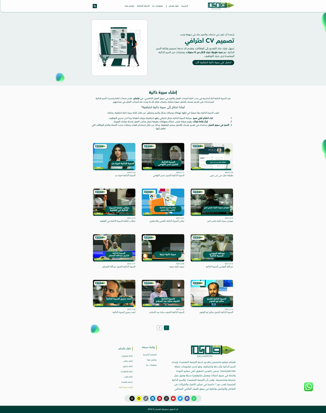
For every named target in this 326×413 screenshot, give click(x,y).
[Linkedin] (152, 398)
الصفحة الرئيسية (150, 354)
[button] (95, 6)
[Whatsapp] (193, 398)
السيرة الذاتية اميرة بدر (125, 175)
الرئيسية (184, 6)
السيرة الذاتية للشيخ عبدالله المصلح (118, 266)
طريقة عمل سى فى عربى (221, 175)
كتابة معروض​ (127, 355)
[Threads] (132, 398)
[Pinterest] (159, 398)
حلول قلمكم (174, 6)
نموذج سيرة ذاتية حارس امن (220, 221)
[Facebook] (187, 398)
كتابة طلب (128, 376)
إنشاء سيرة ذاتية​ (126, 387)
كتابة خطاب (128, 361)
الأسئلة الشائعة (143, 6)
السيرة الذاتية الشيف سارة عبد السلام (166, 312)
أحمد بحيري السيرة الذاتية (124, 312)
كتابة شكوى (128, 366)
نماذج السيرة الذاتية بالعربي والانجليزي (167, 221)
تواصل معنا (129, 6)
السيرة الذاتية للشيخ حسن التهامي (168, 175)
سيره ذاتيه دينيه (176, 266)
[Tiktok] (145, 398)
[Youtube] (173, 398)
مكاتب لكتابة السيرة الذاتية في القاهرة (117, 221)
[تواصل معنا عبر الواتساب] (308, 390)
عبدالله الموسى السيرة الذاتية (219, 266)
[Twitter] (180, 398)
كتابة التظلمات (126, 371)
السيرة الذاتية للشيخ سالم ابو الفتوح (216, 312)
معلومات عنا (157, 6)
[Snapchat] (138, 398)
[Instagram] (166, 398)
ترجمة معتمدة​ (127, 382)
